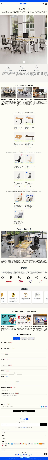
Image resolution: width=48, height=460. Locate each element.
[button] (24, 430)
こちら (26, 312)
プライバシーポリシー (23, 427)
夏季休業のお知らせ (24, 0)
